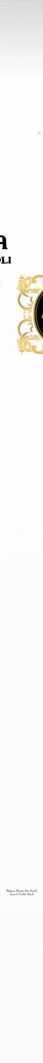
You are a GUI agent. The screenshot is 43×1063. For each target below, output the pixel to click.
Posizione (26, 4)
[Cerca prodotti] (39, 133)
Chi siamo (15, 4)
